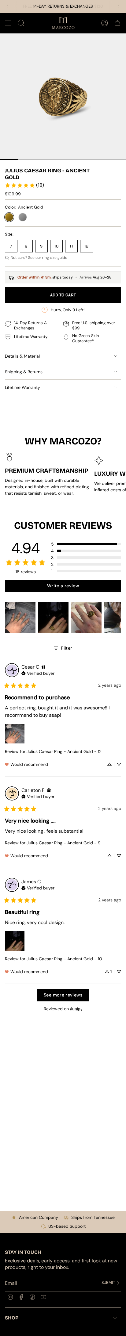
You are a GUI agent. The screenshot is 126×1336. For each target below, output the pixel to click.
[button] (86, 544)
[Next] (118, 6)
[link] (24, 185)
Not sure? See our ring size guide (39, 257)
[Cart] (117, 23)
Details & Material (22, 356)
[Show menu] (8, 23)
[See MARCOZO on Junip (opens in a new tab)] (76, 1009)
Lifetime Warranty (22, 387)
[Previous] (7, 6)
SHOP (11, 1318)
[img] (43, 667)
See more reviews (63, 995)
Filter (66, 648)
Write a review (63, 586)
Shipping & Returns (24, 371)
